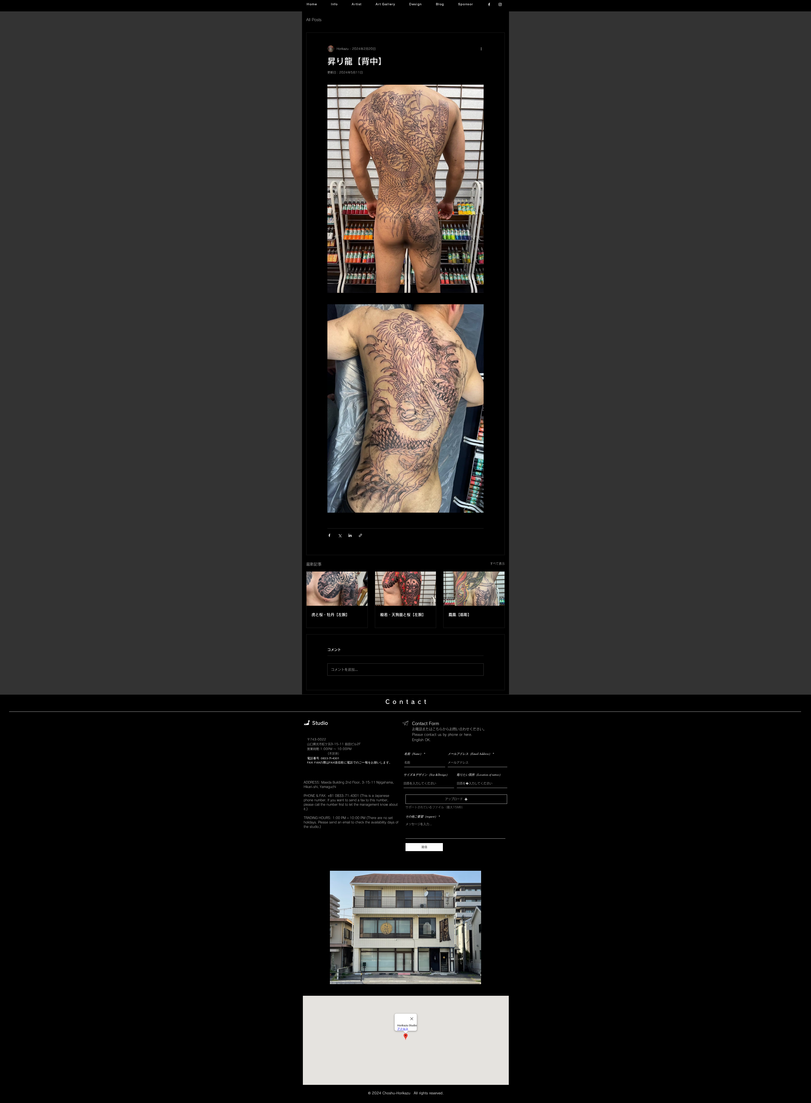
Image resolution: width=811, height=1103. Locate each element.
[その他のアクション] (481, 48)
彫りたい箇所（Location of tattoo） (479, 774)
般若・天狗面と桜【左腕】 (403, 615)
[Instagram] (500, 4)
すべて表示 (497, 563)
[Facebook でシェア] (329, 535)
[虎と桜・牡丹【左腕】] (336, 589)
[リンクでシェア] (360, 535)
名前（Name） (413, 753)
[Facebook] (489, 4)
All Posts (313, 20)
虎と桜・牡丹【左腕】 (331, 615)
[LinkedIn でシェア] (350, 535)
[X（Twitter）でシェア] (340, 535)
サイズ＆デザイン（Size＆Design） (426, 774)
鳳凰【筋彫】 (460, 615)
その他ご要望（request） (422, 816)
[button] (456, 799)
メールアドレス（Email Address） (470, 753)
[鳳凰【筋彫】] (474, 589)
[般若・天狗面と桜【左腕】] (405, 589)
